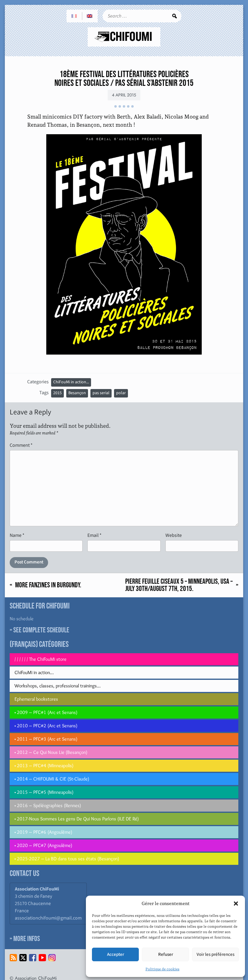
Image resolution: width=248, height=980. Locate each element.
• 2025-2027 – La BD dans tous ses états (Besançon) (67, 859)
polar (121, 393)
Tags (44, 392)
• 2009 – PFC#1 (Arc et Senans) (46, 712)
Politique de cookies (162, 969)
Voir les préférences (215, 954)
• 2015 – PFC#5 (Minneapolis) (44, 792)
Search (174, 16)
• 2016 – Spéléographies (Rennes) (48, 805)
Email (94, 535)
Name (17, 535)
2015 (57, 393)
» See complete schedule (39, 630)
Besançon (77, 393)
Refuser (165, 954)
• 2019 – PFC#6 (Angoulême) (43, 832)
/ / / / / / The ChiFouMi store (41, 659)
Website (173, 535)
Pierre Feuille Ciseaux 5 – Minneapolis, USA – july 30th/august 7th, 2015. (179, 585)
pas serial (101, 393)
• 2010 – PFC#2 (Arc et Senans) (46, 726)
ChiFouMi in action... (71, 382)
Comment (21, 445)
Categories (38, 381)
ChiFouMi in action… (34, 672)
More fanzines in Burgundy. (48, 585)
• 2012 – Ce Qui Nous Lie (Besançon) (51, 752)
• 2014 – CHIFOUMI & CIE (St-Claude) (52, 779)
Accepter (115, 954)
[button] (236, 903)
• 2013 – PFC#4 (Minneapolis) (44, 765)
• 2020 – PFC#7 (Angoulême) (43, 845)
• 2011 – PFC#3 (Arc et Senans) (46, 739)
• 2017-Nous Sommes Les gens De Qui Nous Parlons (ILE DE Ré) (77, 819)
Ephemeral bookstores (36, 699)
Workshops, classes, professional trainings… (57, 686)
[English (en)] (90, 16)
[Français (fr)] (74, 16)
